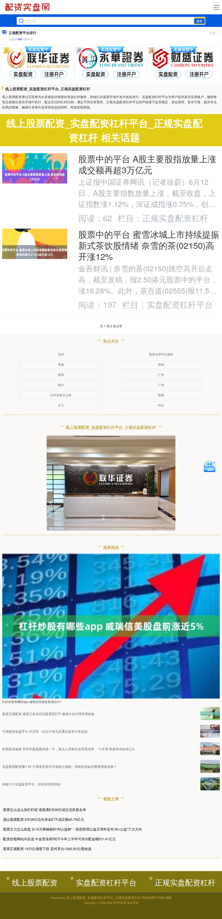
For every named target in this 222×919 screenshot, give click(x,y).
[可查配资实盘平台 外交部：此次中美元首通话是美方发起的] (210, 731)
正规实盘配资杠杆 (185, 882)
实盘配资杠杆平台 (106, 882)
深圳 (61, 354)
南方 (61, 385)
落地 (161, 364)
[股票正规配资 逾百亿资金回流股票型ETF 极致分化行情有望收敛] (210, 713)
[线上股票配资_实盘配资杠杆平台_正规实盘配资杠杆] (28, 7)
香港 (61, 364)
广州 (161, 385)
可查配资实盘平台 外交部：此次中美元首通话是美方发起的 (45, 731)
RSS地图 (148, 897)
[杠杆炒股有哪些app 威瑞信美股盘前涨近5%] (111, 625)
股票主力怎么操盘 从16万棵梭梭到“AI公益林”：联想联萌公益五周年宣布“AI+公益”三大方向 (72, 829)
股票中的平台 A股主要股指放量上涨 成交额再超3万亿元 (147, 164)
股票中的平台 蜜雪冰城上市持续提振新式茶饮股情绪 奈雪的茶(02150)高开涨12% (148, 245)
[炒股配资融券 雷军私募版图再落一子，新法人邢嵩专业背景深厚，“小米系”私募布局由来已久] (210, 748)
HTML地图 (163, 897)
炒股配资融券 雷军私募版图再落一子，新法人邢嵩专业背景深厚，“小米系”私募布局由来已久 (68, 749)
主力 (61, 405)
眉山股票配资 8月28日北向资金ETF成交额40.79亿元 (43, 819)
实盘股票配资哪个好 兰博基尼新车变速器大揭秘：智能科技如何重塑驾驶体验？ (59, 766)
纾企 (161, 405)
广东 (161, 374)
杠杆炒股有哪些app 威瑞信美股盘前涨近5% (31, 701)
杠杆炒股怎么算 (61, 395)
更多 (212, 32)
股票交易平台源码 (161, 354)
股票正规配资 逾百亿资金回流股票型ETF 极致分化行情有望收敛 (48, 713)
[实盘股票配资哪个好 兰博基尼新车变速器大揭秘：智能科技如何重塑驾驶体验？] (210, 766)
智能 (161, 395)
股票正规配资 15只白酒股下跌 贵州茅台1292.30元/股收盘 (47, 848)
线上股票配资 (34, 882)
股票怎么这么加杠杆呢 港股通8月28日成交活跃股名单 (44, 809)
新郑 (61, 374)
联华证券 (119, 902)
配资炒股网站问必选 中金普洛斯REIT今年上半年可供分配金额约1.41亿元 (59, 838)
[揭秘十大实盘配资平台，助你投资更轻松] (210, 783)
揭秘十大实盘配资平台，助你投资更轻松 (31, 784)
